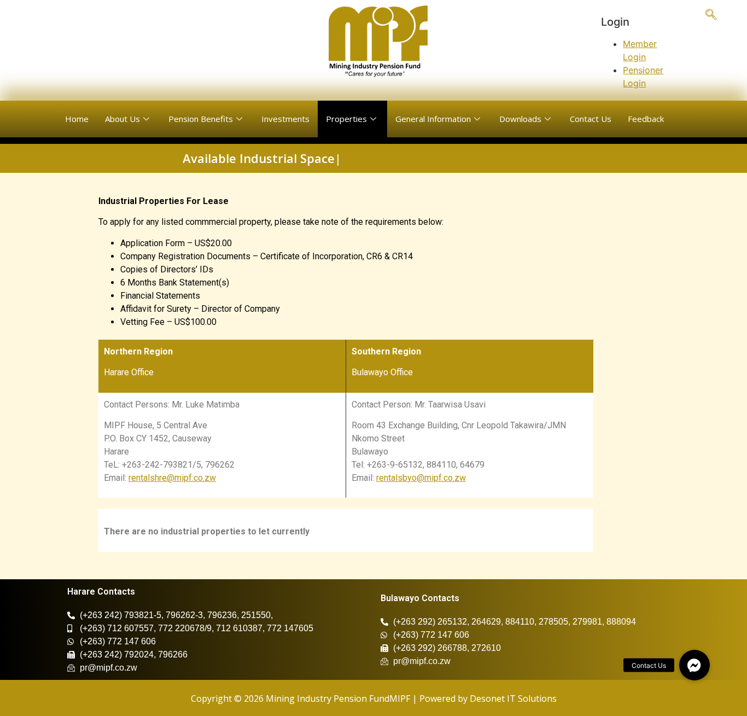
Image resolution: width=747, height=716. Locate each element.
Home (77, 118)
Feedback (646, 118)
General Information (433, 118)
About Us (122, 118)
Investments (285, 118)
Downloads (520, 118)
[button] (694, 665)
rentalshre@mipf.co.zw (172, 478)
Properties (346, 118)
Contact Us (590, 118)
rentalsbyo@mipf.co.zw (421, 478)
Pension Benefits (200, 118)
